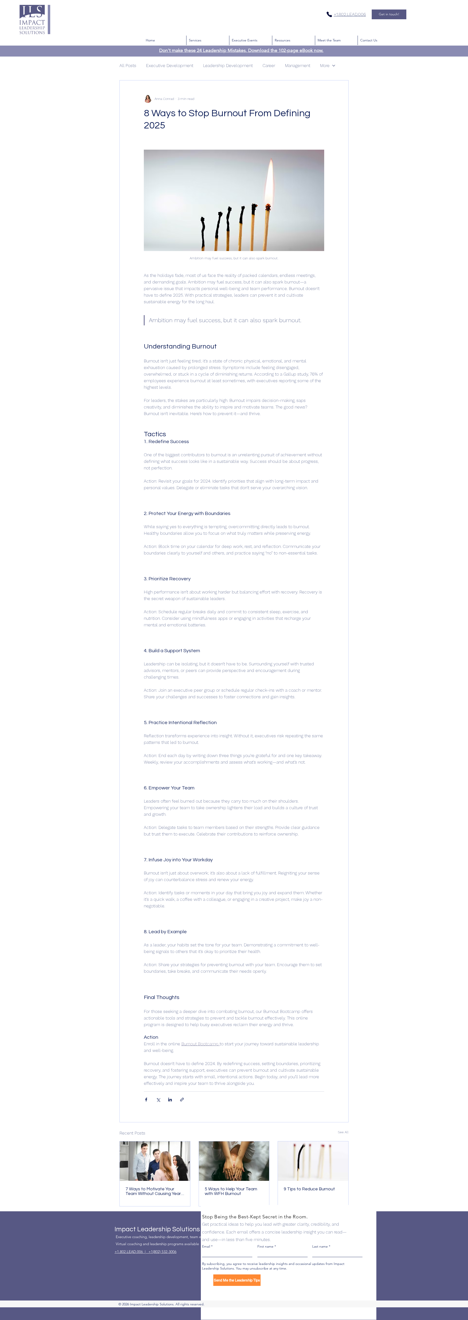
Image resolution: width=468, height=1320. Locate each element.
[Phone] (329, 14)
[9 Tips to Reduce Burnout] (313, 1161)
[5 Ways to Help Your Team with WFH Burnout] (234, 1161)
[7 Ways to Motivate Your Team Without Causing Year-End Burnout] (155, 1161)
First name (265, 1246)
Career (269, 65)
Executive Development (169, 65)
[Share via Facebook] (146, 1099)
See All (343, 1132)
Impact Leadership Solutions (157, 1229)
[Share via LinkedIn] (170, 1099)
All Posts (127, 65)
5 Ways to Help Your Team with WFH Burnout (231, 1191)
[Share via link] (182, 1099)
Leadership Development (228, 65)
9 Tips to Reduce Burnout (309, 1189)
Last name (320, 1246)
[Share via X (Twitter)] (158, 1099)
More (325, 65)
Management (297, 65)
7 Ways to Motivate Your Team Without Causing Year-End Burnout (154, 1191)
